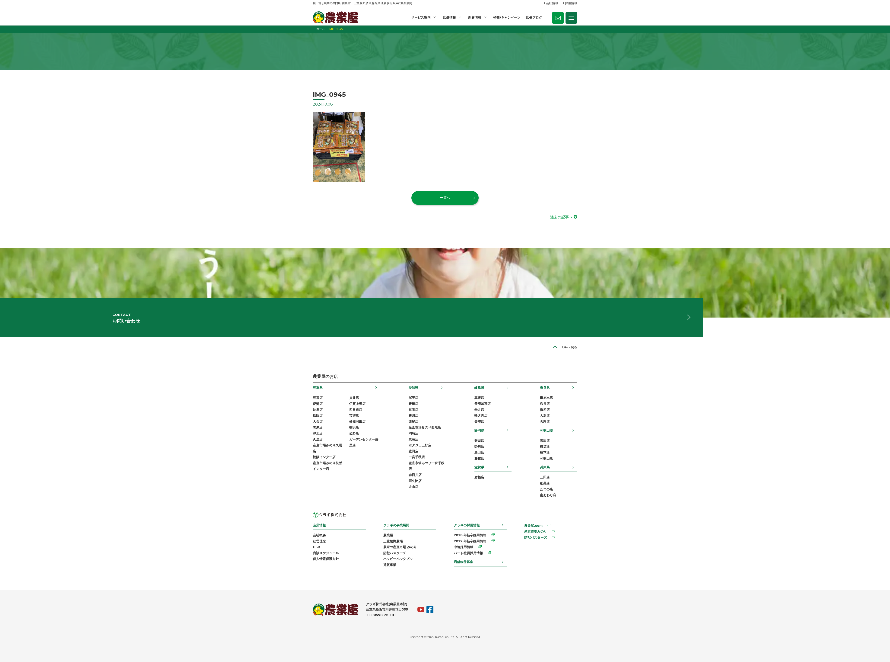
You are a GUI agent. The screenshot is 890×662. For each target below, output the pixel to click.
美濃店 (479, 421)
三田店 (545, 477)
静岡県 (479, 430)
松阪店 (318, 415)
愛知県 (413, 388)
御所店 (545, 410)
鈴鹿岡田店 (357, 421)
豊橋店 (413, 404)
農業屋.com (533, 526)
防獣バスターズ (394, 553)
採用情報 (571, 3)
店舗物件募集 (463, 562)
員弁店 (354, 397)
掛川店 (479, 446)
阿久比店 (415, 481)
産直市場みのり (535, 531)
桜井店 (545, 404)
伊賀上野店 (357, 404)
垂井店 (479, 410)
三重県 (318, 388)
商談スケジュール (326, 553)
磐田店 (479, 440)
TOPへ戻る (568, 347)
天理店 (545, 421)
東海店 (413, 439)
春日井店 (415, 475)
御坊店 (545, 446)
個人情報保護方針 (326, 559)
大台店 (318, 421)
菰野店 (354, 433)
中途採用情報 (463, 547)
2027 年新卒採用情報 (470, 541)
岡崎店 (413, 433)
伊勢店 (318, 404)
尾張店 (413, 410)
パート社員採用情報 (468, 553)
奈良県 (545, 388)
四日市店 (355, 410)
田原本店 (546, 397)
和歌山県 (546, 430)
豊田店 (413, 451)
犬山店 (413, 487)
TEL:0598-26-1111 (380, 615)
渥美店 (413, 397)
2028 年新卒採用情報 (470, 535)
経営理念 (319, 541)
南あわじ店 (548, 495)
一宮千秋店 (417, 457)
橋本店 (545, 452)
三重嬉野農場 (393, 541)
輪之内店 (480, 415)
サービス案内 (421, 17)
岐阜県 (479, 388)
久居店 (318, 439)
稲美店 (545, 483)
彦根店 (479, 477)
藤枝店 (479, 458)
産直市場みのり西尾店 (425, 427)
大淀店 (545, 415)
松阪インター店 (324, 457)
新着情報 (474, 17)
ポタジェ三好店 (420, 445)
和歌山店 (546, 458)
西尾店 (413, 421)
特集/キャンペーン (507, 17)
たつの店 (546, 489)
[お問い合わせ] (558, 18)
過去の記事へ (561, 217)
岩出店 (545, 440)
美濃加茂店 (482, 404)
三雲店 (318, 397)
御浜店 (354, 427)
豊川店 (413, 415)
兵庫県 (545, 467)
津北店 (318, 433)
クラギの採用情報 (467, 525)
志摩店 (318, 427)
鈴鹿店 (318, 410)
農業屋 (388, 535)
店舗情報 (449, 17)
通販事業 (389, 565)
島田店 (479, 452)
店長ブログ (534, 17)
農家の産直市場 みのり (400, 547)
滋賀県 (479, 467)
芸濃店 (354, 415)
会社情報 (552, 3)
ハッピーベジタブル (398, 559)
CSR (316, 547)
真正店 (479, 397)
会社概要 (319, 535)
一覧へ (445, 198)
